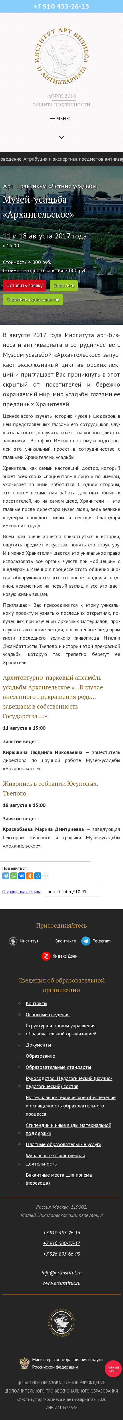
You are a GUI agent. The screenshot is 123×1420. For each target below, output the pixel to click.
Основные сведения (48, 1014)
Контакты (36, 1003)
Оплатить (63, 285)
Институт (29, 941)
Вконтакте (65, 941)
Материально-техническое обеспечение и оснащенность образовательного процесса (71, 1105)
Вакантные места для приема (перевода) (59, 1179)
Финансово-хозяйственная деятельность (55, 1159)
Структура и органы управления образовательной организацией (61, 1029)
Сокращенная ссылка (21, 891)
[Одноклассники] (29, 875)
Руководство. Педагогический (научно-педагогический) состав (69, 1082)
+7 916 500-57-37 (61, 1243)
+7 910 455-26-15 (61, 1232)
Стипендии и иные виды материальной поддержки (68, 1129)
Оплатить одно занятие (32, 299)
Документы (38, 1044)
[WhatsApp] (13, 875)
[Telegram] (5, 875)
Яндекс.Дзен (65, 956)
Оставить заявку (24, 285)
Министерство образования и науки (67, 1363)
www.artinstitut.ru (61, 1283)
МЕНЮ (63, 118)
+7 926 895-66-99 (61, 1253)
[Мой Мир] (37, 875)
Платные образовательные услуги (63, 1144)
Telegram (102, 941)
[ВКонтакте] (21, 875)
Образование (40, 1056)
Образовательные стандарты (58, 1067)
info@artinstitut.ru (61, 1272)
